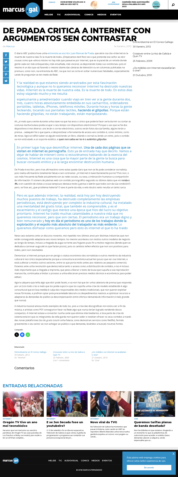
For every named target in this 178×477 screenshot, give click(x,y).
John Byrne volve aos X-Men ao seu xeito (73, 3)
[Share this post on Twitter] (6, 62)
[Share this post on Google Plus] (6, 68)
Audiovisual (73, 14)
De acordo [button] (149, 467)
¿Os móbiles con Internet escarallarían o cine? (154, 69)
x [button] (173, 453)
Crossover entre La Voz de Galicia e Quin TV (152, 55)
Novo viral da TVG (103, 422)
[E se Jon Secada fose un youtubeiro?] (67, 404)
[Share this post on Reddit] (6, 81)
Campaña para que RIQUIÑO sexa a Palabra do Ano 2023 (135, 4)
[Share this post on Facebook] (6, 55)
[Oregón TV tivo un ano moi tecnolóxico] (23, 404)
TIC (59, 14)
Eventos (115, 14)
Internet (7, 419)
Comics (52, 2)
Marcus (10, 46)
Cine (136, 419)
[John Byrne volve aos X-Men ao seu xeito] (95, 5)
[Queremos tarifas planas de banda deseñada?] (154, 404)
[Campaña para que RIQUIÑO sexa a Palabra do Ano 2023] (156, 5)
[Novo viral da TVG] (110, 404)
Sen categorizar (113, 3)
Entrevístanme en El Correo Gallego (30, 352)
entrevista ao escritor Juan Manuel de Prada (71, 53)
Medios (101, 14)
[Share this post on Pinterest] (6, 75)
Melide (48, 14)
